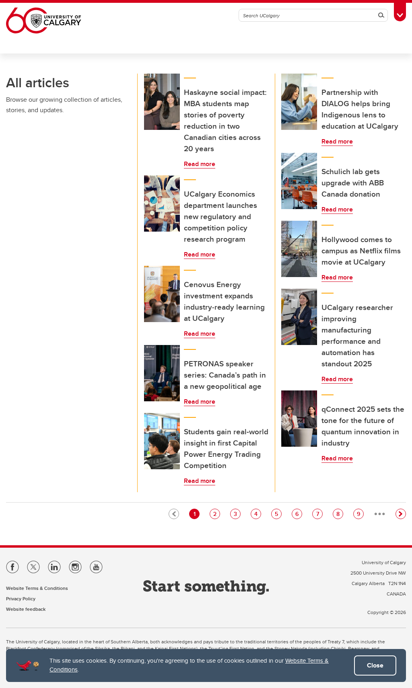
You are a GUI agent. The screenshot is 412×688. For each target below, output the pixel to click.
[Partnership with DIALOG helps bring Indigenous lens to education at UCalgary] (299, 102)
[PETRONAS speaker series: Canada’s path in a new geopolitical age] (162, 373)
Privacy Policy (20, 598)
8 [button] (339, 513)
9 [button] (360, 513)
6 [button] (298, 513)
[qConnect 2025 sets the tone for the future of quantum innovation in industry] (299, 418)
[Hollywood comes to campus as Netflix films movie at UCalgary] (299, 249)
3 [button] (237, 513)
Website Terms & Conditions (37, 588)
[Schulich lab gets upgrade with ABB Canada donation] (299, 181)
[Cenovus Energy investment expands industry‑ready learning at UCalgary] (162, 294)
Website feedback (25, 609)
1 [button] (196, 513)
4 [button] (257, 513)
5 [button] (278, 513)
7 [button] (319, 513)
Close (375, 665)
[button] (401, 514)
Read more (199, 163)
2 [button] (216, 513)
